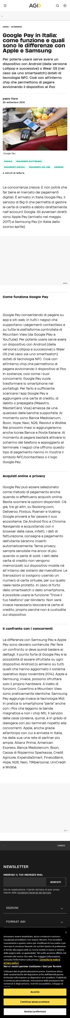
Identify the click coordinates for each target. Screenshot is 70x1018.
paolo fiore (10, 99)
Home (6, 27)
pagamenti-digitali (14, 167)
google (8, 161)
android (59, 167)
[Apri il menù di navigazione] (5, 5)
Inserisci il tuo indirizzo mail (23, 875)
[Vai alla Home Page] (35, 5)
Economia (16, 27)
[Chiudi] (66, 932)
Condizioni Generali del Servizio (34, 892)
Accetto (35, 991)
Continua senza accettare (34, 1001)
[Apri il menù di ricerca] (57, 5)
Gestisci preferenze (35, 1011)
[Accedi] (65, 5)
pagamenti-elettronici (29, 161)
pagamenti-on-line (39, 167)
